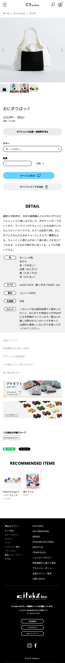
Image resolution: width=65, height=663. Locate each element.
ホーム (6, 13)
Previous (3, 50)
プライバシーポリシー (43, 568)
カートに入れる (27, 175)
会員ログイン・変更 (42, 573)
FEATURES (37, 525)
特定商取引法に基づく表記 (15, 348)
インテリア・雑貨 (12, 546)
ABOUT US (37, 547)
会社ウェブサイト (32, 633)
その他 (7, 558)
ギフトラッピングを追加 (31, 186)
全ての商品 (9, 530)
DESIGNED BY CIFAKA (43, 541)
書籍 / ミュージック (13, 554)
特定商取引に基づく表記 (44, 562)
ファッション (19, 13)
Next (61, 50)
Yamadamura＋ (11, 437)
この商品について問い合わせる (18, 364)
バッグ (32, 13)
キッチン (8, 538)
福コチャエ (28, 491)
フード (7, 542)
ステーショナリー (12, 534)
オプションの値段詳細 (13, 356)
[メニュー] (8, 4)
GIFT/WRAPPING (40, 531)
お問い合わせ (38, 578)
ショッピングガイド (42, 557)
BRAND (36, 536)
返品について (9, 340)
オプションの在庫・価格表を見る (32, 131)
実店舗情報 (32, 621)
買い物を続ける (10, 372)
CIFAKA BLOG (39, 552)
